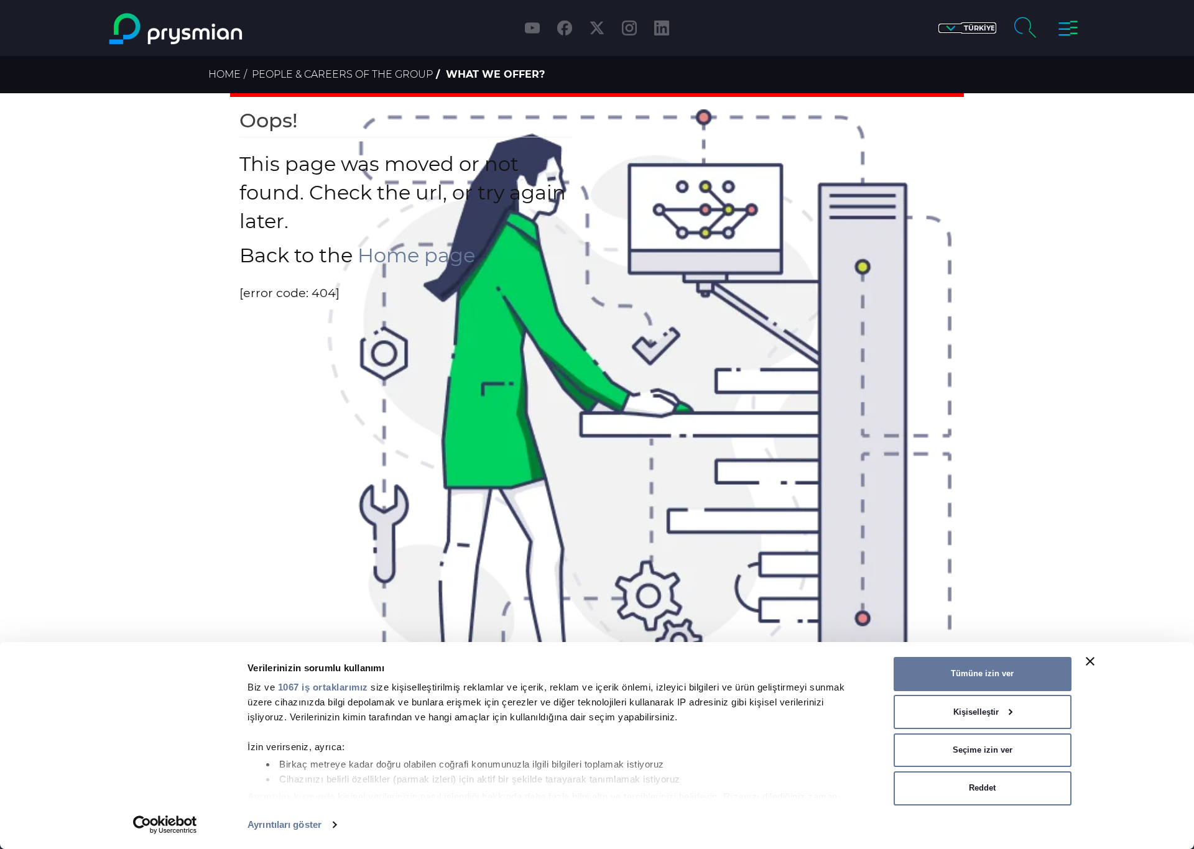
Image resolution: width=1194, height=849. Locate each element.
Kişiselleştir (976, 712)
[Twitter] (597, 28)
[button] (967, 28)
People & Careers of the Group (342, 74)
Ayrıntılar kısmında (291, 796)
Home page (416, 255)
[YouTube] (532, 28)
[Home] (226, 29)
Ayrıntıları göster (285, 824)
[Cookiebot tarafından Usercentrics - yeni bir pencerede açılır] (165, 824)
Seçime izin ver (982, 750)
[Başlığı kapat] (1090, 661)
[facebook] (565, 28)
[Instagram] (629, 28)
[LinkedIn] (662, 28)
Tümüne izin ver (982, 673)
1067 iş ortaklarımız (323, 687)
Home (224, 74)
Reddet (982, 787)
